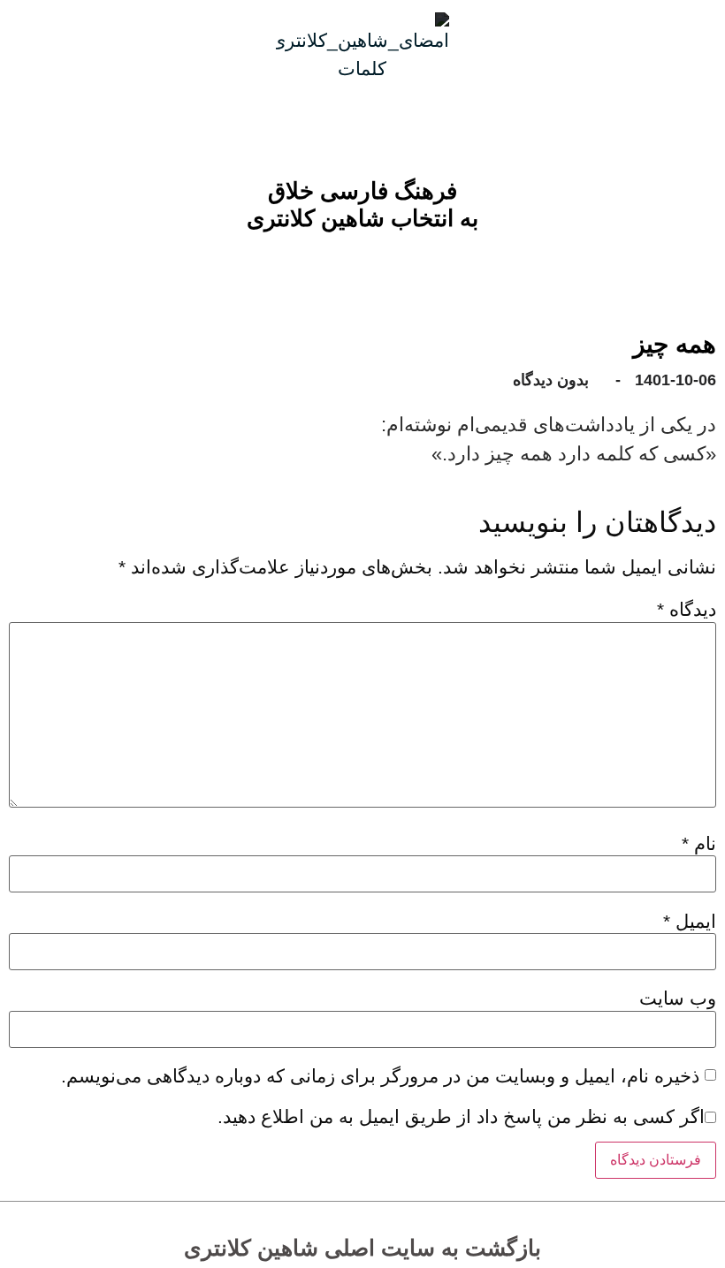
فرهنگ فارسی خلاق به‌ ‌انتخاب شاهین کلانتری (362, 205)
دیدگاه (686, 609)
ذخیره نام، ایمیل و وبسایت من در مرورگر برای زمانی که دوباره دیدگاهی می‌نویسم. (380, 1076)
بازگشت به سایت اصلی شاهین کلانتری (362, 1247)
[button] (376, 263)
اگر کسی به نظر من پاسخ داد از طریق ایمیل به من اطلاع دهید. (461, 1116)
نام (699, 843)
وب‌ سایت (677, 998)
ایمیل (689, 921)
